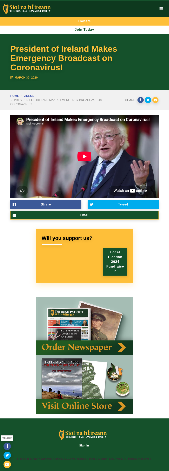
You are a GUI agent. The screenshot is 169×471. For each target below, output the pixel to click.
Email (84, 215)
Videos (28, 95)
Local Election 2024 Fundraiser (115, 261)
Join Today (84, 29)
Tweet (123, 204)
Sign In (84, 445)
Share (46, 204)
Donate (84, 21)
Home (14, 95)
